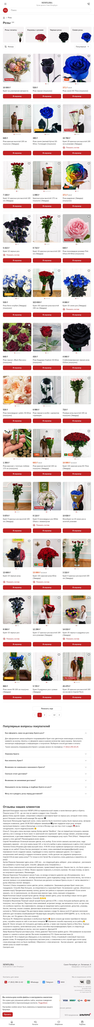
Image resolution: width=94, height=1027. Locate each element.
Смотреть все (8, 947)
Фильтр (11, 47)
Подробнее (42, 1003)
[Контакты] (88, 3)
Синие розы (77, 30)
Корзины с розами (35, 30)
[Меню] (5, 3)
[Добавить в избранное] (29, 56)
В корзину (17, 96)
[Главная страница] (5, 18)
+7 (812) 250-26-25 (70, 747)
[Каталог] (5, 10)
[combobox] (82, 46)
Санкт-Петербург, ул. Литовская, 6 (77, 965)
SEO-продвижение (71, 1015)
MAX (63, 982)
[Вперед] (59, 715)
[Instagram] (88, 982)
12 (54, 715)
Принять (7, 1014)
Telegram (49, 982)
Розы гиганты (11, 30)
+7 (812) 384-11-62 (15, 982)
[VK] (82, 982)
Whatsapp (34, 982)
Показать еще (47, 709)
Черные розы (56, 30)
